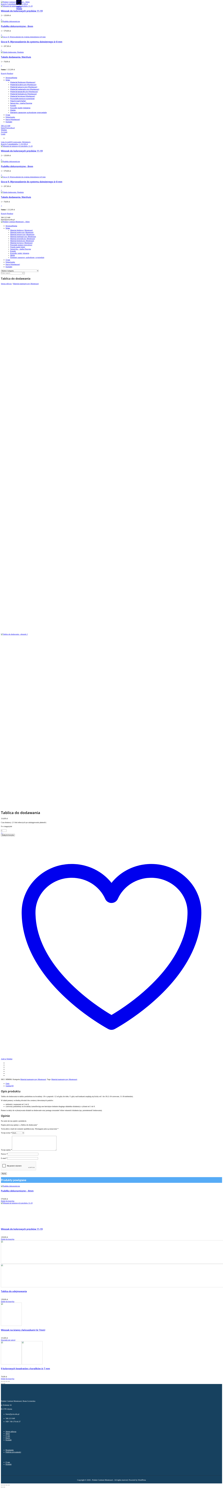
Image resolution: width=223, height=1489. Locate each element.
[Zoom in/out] (9, 1381)
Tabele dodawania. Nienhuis (16, 57)
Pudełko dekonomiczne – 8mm (17, 1190)
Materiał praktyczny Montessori (23, 84)
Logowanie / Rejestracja (21, 142)
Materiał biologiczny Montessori (23, 94)
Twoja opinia (6, 1150)
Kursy (8, 1438)
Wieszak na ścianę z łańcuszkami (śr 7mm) (23, 1329)
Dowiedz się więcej (8, 1340)
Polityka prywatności (13, 1452)
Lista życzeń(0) (7, 142)
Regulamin (10, 1450)
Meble (13, 110)
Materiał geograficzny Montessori (24, 91)
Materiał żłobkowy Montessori (22, 82)
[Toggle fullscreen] (6, 1381)
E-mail (4, 1158)
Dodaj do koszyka (8, 835)
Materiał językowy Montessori (22, 96)
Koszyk (4, 73)
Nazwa (4, 1154)
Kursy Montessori (13, 119)
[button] (14, 4)
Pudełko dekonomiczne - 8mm (17, 26)
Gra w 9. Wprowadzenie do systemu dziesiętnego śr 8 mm (31, 41)
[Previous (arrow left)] (2, 1383)
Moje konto (10, 117)
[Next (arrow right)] (4, 1383)
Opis (7, 1083)
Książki (13, 105)
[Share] (4, 1381)
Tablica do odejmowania (14, 1291)
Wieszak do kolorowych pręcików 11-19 (22, 10)
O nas (8, 115)
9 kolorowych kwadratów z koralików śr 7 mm (25, 1368)
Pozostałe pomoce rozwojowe (22, 98)
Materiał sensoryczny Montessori (23, 87)
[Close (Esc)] (2, 1381)
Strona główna (11, 77)
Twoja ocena (6, 1133)
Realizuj (10, 73)
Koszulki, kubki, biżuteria (20, 108)
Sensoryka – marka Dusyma (21, 103)
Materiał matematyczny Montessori (24, 89)
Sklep (8, 80)
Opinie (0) (9, 1086)
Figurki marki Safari (18, 101)
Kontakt (9, 122)
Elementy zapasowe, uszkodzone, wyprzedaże (28, 112)
